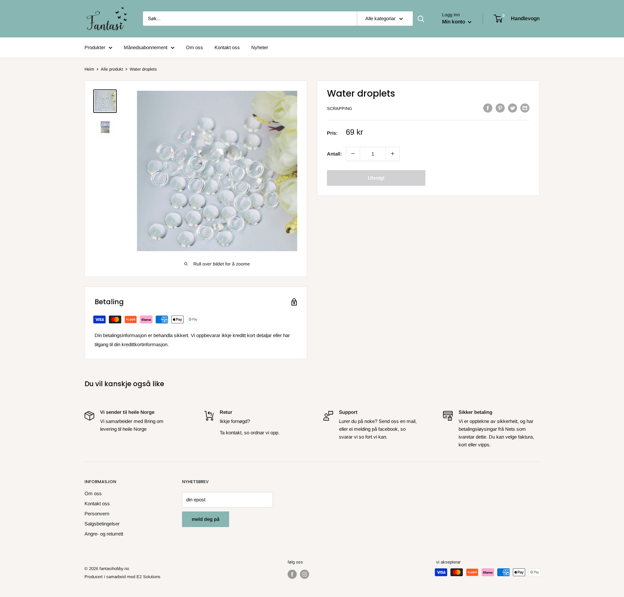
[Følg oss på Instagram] (304, 574)
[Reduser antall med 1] (392, 153)
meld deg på (205, 519)
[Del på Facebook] (487, 108)
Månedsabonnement (145, 47)
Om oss (194, 47)
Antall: (334, 153)
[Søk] (421, 18)
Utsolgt (376, 177)
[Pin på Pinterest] (500, 108)
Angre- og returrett (103, 533)
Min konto (454, 21)
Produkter (94, 47)
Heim (89, 69)
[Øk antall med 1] (353, 153)
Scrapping (339, 108)
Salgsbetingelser (102, 523)
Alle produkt (112, 69)
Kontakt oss (227, 47)
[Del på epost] (524, 108)
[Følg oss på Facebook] (292, 574)
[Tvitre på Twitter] (512, 108)
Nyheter (259, 47)
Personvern (96, 513)
